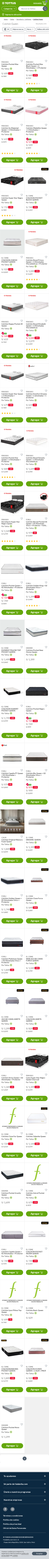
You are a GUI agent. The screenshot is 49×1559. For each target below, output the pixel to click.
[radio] (27, 83)
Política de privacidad (12, 1524)
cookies (15, 1555)
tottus (12, 19)
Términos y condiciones (13, 1516)
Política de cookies (11, 1520)
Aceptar (39, 1553)
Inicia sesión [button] (37, 3)
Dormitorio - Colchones (23, 19)
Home (6, 19)
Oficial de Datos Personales (14, 1528)
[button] (33, 8)
